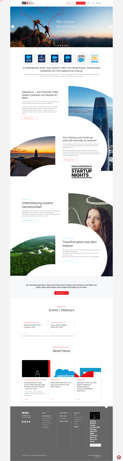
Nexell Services (46, 420)
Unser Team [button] (63, 416)
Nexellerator (45, 425)
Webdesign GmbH (43, 455)
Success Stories (60, 293)
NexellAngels (45, 427)
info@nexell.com (26, 415)
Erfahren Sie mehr (29, 118)
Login (1, 1)
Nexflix (76, 424)
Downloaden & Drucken (78, 420)
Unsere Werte (63, 413)
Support (69, 3)
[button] (12, 26)
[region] (61, 26)
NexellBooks (63, 418)
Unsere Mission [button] (46, 416)
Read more (25, 320)
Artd (37, 455)
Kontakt (80, 3)
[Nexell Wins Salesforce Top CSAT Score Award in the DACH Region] (61, 381)
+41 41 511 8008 (26, 417)
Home (44, 413)
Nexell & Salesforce (47, 418)
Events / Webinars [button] (78, 417)
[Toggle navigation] (98, 3)
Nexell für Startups (47, 423)
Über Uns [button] (76, 413)
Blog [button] (75, 415)
